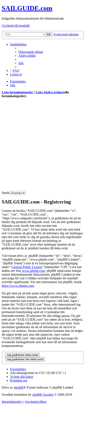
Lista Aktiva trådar (49, 92)
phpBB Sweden (42, 394)
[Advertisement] (43, 145)
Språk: (6, 193)
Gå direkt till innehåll (15, 25)
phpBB (18, 387)
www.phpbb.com (33, 270)
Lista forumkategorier (18, 92)
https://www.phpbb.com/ (18, 285)
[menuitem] (30, 52)
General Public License (26, 267)
